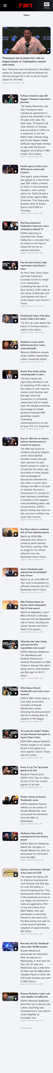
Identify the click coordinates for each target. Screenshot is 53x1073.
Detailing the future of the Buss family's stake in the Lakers (35, 317)
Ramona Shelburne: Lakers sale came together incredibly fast (35, 995)
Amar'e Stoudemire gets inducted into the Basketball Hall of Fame (33, 572)
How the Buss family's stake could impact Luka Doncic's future (33, 265)
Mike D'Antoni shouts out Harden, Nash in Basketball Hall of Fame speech (33, 605)
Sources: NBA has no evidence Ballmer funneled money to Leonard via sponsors (34, 441)
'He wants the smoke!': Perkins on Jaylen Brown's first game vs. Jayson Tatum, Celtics (35, 734)
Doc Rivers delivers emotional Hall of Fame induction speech (34, 531)
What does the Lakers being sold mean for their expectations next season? (33, 645)
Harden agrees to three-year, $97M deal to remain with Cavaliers (34, 169)
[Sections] (5, 5)
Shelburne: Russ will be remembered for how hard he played (34, 836)
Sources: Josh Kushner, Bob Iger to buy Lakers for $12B (35, 871)
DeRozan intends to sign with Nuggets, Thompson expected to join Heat (35, 99)
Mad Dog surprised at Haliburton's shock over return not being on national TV (34, 226)
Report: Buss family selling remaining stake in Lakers (33, 373)
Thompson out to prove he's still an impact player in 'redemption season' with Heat (24, 61)
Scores (46, 8)
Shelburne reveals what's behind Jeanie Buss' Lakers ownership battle (32, 345)
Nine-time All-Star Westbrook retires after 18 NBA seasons (34, 945)
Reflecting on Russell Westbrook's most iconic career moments (35, 691)
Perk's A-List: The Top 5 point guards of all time (34, 769)
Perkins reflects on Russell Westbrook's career (33, 798)
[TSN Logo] (25, 5)
